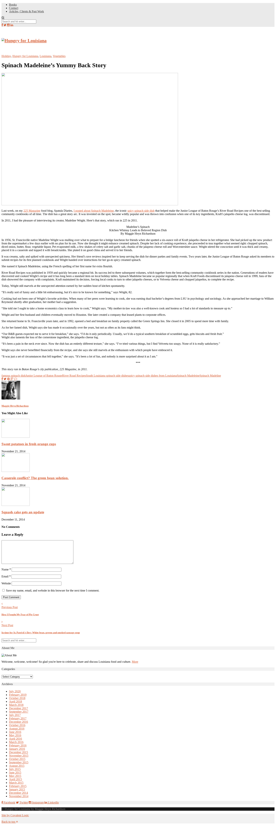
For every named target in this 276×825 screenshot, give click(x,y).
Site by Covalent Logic (15, 815)
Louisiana (45, 56)
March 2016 (16, 742)
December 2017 (18, 708)
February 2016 (17, 745)
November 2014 (18, 796)
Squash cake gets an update (23, 512)
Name (6, 569)
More (135, 661)
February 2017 (17, 718)
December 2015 (18, 752)
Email (6, 576)
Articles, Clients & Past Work (26, 11)
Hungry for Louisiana (25, 56)
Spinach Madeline (210, 375)
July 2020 (15, 691)
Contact (13, 8)
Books (13, 4)
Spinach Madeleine (188, 375)
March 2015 (16, 782)
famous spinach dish (14, 375)
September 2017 (18, 711)
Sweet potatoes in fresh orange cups (29, 444)
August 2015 (16, 765)
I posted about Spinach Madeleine (94, 210)
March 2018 (16, 704)
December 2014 (18, 792)
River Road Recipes (74, 375)
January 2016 (17, 748)
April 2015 (15, 779)
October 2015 (17, 759)
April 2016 (15, 738)
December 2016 (18, 721)
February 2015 (17, 786)
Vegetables (59, 56)
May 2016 (15, 735)
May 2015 (15, 775)
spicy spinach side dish (141, 210)
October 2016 (17, 725)
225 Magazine (31, 210)
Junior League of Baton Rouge (44, 375)
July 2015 (15, 769)
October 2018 (17, 698)
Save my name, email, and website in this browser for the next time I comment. (52, 590)
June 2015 (15, 772)
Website (6, 583)
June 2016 (15, 732)
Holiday (6, 56)
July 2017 (15, 715)
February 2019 (17, 694)
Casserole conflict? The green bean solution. (35, 478)
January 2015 (17, 789)
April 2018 (15, 701)
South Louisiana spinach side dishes (107, 375)
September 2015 (18, 762)
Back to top (9, 821)
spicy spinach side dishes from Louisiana (153, 375)
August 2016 (16, 728)
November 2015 (18, 755)
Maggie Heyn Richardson (15, 405)
